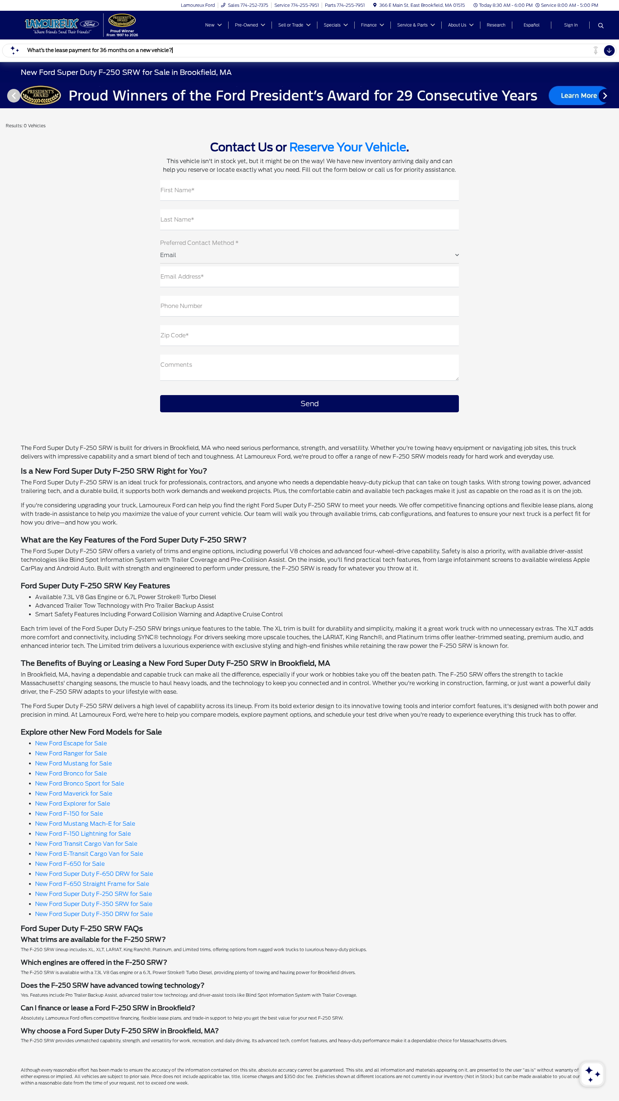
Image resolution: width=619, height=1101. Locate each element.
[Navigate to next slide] (613, 95)
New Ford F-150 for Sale (69, 813)
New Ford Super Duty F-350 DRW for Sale (94, 914)
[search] (601, 26)
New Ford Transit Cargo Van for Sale (86, 843)
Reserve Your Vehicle (347, 147)
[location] (374, 5)
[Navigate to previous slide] (5, 95)
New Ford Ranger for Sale (71, 753)
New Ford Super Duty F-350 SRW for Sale (93, 904)
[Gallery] (309, 95)
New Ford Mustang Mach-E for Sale (85, 823)
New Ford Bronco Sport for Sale (79, 783)
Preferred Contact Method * (199, 242)
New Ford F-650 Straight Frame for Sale (92, 884)
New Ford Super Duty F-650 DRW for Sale (94, 873)
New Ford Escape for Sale (71, 743)
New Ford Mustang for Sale (73, 763)
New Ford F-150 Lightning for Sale (83, 833)
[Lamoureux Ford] (82, 24)
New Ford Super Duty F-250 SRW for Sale (93, 894)
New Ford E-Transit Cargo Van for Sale (89, 853)
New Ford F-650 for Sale (70, 863)
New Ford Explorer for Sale (72, 803)
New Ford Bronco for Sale (71, 773)
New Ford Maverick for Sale (73, 793)
